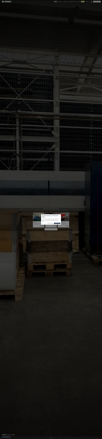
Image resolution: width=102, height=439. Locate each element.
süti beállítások (50, 223)
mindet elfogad (57, 223)
